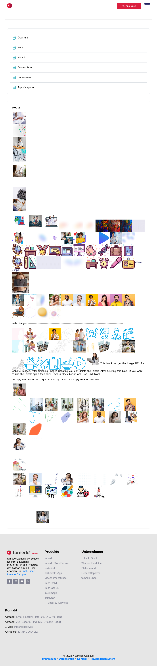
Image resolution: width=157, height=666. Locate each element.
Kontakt (82, 658)
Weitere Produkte (91, 563)
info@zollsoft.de (23, 626)
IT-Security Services (56, 602)
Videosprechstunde (56, 578)
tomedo (49, 558)
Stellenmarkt (88, 568)
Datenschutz (66, 658)
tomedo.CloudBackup (57, 563)
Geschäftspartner (91, 573)
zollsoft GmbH (89, 558)
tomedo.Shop (88, 578)
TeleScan (50, 597)
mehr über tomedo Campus (20, 573)
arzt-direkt (50, 568)
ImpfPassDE (52, 587)
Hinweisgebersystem (102, 658)
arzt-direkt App (53, 573)
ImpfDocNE (51, 583)
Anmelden (131, 6)
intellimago (51, 593)
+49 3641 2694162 (27, 631)
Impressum (49, 658)
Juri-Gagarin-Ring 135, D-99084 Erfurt (38, 621)
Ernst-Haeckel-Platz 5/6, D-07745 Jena (39, 616)
